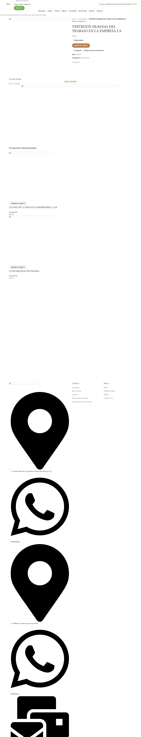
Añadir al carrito (81, 45)
